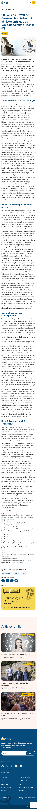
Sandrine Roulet (9, 688)
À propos (4, 778)
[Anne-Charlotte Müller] (2, 718)
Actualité (4, 33)
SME (20, 784)
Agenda (25, 694)
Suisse (32, 663)
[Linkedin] (21, 766)
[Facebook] (2, 766)
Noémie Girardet (9, 657)
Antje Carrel (7, 569)
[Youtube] (16, 766)
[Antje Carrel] (2, 569)
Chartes (3, 781)
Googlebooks (10, 519)
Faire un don (5, 784)
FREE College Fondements (26, 787)
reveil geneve (7, 573)
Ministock (21, 790)
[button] (33, 2)
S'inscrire (30, 753)
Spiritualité (31, 635)
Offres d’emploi (6, 787)
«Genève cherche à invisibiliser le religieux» (14, 684)
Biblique (23, 635)
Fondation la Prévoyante (26, 781)
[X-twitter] (12, 766)
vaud (24, 573)
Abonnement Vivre (24, 778)
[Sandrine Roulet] (2, 688)
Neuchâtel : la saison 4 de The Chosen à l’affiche (17, 715)
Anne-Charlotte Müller (11, 718)
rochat (17, 573)
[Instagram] (7, 766)
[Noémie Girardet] (2, 657)
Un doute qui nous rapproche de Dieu (15, 654)
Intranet (3, 790)
